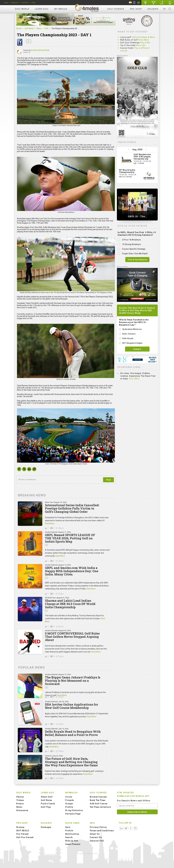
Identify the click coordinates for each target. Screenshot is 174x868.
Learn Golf (42, 9)
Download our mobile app (133, 796)
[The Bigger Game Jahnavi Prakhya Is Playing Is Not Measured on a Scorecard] (30, 686)
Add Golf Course (98, 803)
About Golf (47, 796)
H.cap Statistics (74, 810)
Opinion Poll (97, 840)
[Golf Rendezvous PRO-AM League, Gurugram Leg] (125, 160)
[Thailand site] (134, 2)
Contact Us (96, 837)
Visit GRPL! (134, 379)
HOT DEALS (22, 830)
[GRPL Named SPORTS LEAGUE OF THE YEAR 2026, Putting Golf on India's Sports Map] (30, 543)
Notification (72, 834)
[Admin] (19, 51)
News (39, 28)
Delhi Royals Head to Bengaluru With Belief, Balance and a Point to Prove (73, 733)
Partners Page (72, 813)
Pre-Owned (22, 834)
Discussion (22, 810)
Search (170, 9)
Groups (69, 803)
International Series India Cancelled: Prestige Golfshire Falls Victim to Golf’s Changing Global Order (72, 508)
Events (20, 803)
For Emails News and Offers (133, 800)
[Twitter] (24, 470)
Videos (20, 800)
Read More (49, 523)
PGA (46, 28)
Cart (164, 9)
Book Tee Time (97, 800)
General (48, 756)
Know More (143, 40)
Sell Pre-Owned (24, 837)
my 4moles (60, 9)
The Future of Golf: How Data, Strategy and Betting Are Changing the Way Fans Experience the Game (71, 762)
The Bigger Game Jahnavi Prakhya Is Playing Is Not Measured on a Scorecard (72, 680)
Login (6, 2)
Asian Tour (49, 502)
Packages (46, 827)
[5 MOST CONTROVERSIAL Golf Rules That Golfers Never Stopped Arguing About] (30, 642)
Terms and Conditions (102, 830)
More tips (140, 45)
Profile (69, 807)
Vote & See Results (137, 259)
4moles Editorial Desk (40, 50)
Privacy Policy (98, 827)
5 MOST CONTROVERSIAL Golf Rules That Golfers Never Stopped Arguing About (72, 636)
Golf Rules (46, 800)
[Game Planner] (162, 2)
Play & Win (145, 42)
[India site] (130, 2)
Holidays (153, 9)
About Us (95, 834)
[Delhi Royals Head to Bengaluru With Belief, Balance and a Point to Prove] (30, 740)
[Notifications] (138, 2)
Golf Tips (46, 807)
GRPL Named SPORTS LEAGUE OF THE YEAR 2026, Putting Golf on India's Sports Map (70, 538)
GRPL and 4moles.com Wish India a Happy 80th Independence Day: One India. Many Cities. (71, 571)
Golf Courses (115, 9)
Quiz (67, 827)
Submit (137, 349)
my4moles (87, 8)
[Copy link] (34, 469)
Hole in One (154, 2)
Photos (20, 796)
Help (33, 2)
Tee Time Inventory (100, 807)
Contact (25, 2)
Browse (20, 827)
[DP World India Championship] (149, 175)
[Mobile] (170, 2)
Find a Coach (48, 803)
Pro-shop (136, 9)
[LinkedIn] (29, 470)
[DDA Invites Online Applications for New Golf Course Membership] (30, 713)
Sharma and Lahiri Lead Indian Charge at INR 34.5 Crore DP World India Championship (70, 604)
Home (18, 28)
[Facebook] (19, 470)
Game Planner (72, 844)
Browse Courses (98, 796)
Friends (69, 800)
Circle (68, 796)
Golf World (22, 9)
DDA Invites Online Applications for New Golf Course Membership (71, 706)
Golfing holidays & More (143, 37)
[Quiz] (145, 2)
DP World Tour (50, 598)
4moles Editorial (51, 532)
